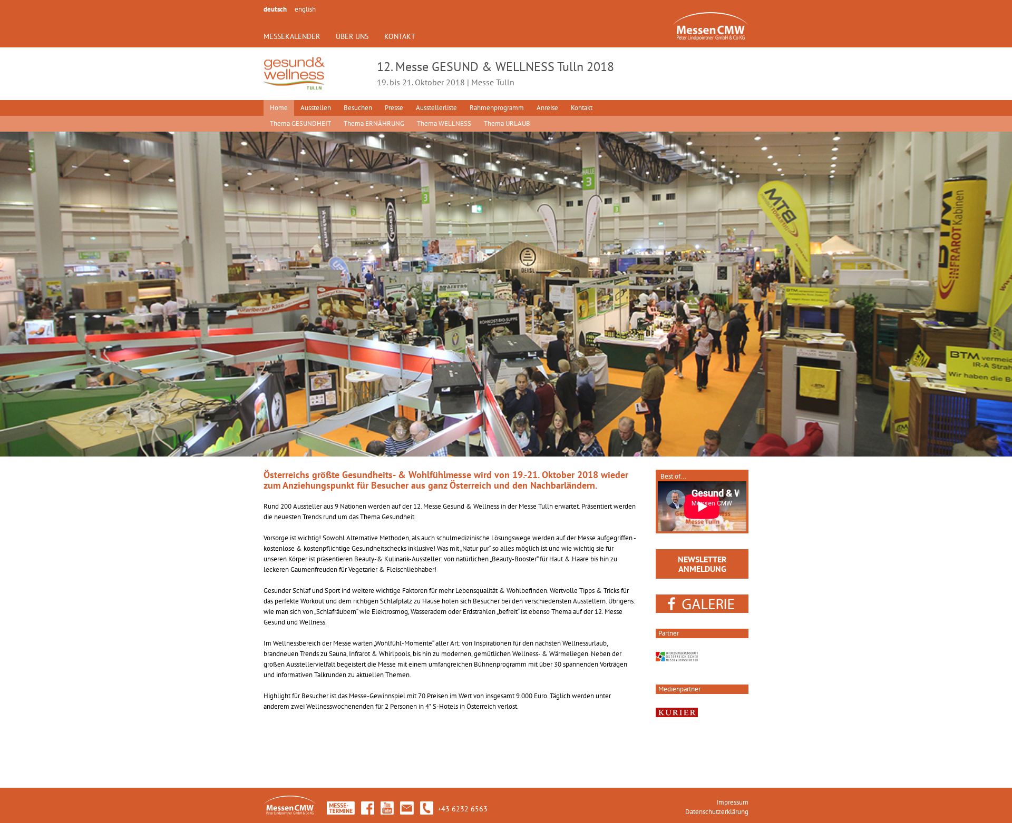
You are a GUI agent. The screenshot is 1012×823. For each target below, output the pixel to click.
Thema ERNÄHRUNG (374, 123)
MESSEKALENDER (292, 36)
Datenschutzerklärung (716, 811)
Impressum (732, 802)
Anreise (547, 107)
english (305, 9)
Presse (394, 107)
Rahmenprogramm (497, 107)
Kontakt (581, 107)
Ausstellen (315, 107)
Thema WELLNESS (444, 123)
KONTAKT (399, 36)
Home (279, 107)
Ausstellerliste (436, 107)
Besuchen (358, 107)
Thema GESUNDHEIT (300, 123)
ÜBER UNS (352, 36)
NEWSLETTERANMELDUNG (702, 563)
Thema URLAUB (507, 123)
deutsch (275, 9)
